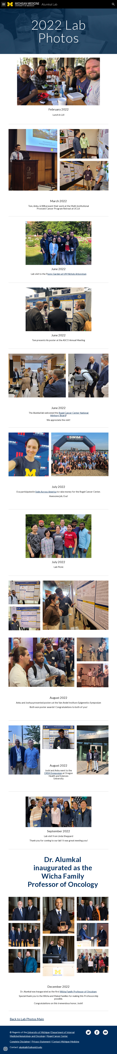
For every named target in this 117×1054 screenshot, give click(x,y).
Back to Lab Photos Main (27, 1019)
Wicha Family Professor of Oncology (78, 991)
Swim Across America (45, 491)
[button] (3, 4)
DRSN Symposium (53, 773)
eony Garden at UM (57, 274)
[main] (58, 31)
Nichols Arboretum (76, 274)
